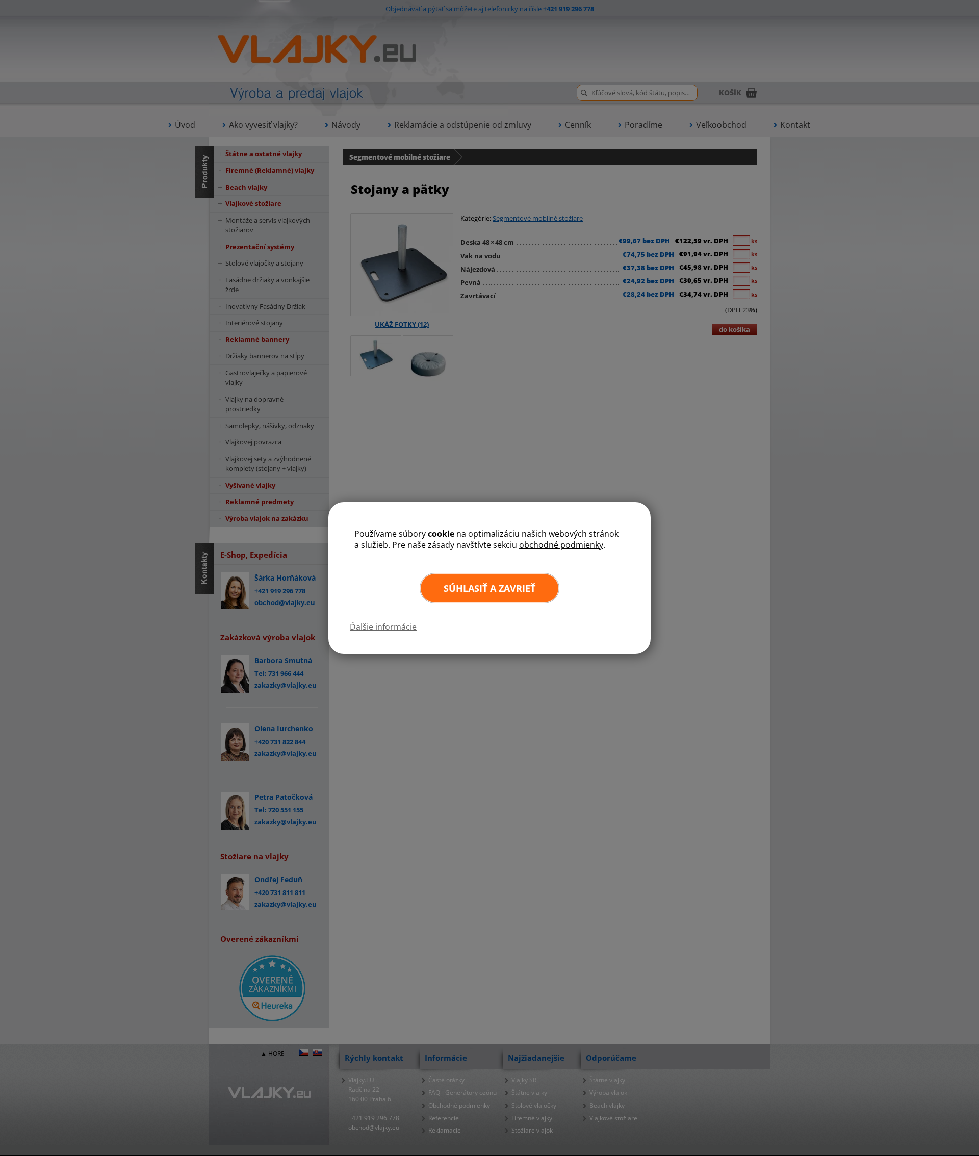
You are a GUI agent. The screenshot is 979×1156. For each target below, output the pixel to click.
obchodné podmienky (561, 544)
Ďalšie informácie (383, 627)
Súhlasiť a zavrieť (489, 588)
